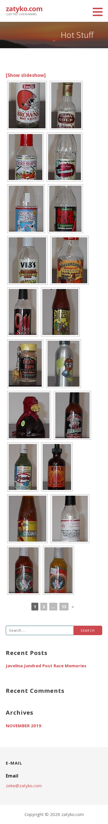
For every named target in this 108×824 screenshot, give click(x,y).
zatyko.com (24, 8)
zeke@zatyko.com (24, 785)
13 (64, 606)
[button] (99, 11)
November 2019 (23, 725)
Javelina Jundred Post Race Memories (46, 665)
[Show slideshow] (26, 75)
